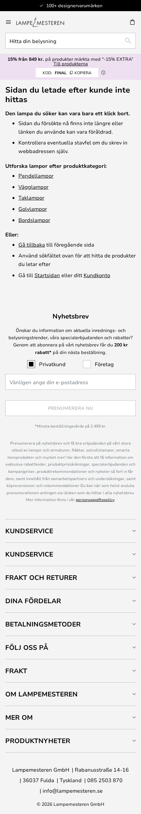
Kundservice (29, 530)
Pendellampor (35, 175)
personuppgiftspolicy (95, 499)
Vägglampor (33, 186)
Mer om (19, 717)
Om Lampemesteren (41, 694)
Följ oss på (26, 647)
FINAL (67, 72)
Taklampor (31, 197)
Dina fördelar (33, 600)
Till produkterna (70, 63)
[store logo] (44, 22)
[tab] (70, 530)
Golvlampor (32, 208)
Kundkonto (97, 275)
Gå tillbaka (31, 244)
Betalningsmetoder (43, 624)
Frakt (16, 670)
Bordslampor (34, 219)
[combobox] (70, 41)
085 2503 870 (105, 780)
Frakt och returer (41, 577)
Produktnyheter (37, 740)
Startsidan (47, 275)
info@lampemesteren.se (73, 790)
